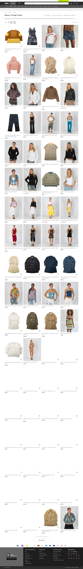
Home (6, 12)
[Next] (77, 15)
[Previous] (43, 15)
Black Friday (55, 556)
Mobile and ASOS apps (57, 551)
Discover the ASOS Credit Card (58, 560)
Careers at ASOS (42, 553)
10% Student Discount (28, 558)
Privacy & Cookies (68, 567)
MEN (19, 3)
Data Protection (27, 561)
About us (40, 551)
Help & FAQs (72, 0)
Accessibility (76, 567)
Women (10, 12)
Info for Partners (55, 558)
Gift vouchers (55, 553)
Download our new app (63, 0)
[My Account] (71, 3)
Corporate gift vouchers (57, 554)
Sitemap (26, 560)
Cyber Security (41, 558)
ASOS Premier (27, 556)
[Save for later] (21, 46)
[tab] (6, 6)
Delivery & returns (28, 554)
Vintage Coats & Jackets (57, 15)
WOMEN (13, 3)
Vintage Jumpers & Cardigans (69, 15)
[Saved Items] (74, 3)
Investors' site (41, 556)
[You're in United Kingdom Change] (76, 1)
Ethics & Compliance (28, 563)
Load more (41, 540)
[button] (71, 555)
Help (26, 551)
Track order (27, 553)
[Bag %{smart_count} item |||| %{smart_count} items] (76, 3)
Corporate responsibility (43, 554)
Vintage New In (47, 15)
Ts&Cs (73, 567)
